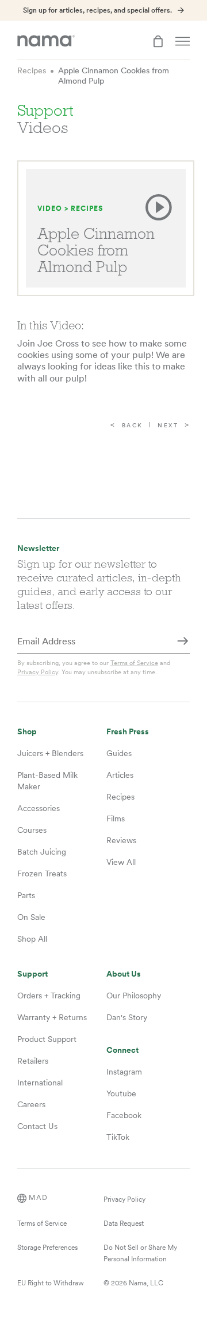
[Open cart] (158, 41)
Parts (26, 895)
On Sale (31, 917)
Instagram (124, 1071)
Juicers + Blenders (50, 753)
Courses (32, 830)
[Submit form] (183, 642)
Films (115, 818)
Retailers (32, 1060)
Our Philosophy (133, 995)
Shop (27, 731)
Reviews (121, 840)
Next (168, 425)
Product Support (46, 1039)
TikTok (117, 1137)
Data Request (123, 1223)
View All (121, 862)
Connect (122, 1050)
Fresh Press (127, 731)
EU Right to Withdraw (50, 1283)
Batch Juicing (41, 851)
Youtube (121, 1093)
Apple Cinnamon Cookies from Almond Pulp (113, 75)
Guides (119, 753)
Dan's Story (126, 1017)
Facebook (123, 1115)
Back (132, 425)
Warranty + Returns (52, 1017)
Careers (31, 1104)
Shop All (32, 938)
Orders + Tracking (48, 995)
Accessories (38, 808)
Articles (119, 775)
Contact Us (37, 1126)
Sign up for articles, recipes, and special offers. (97, 10)
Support (32, 974)
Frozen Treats (42, 873)
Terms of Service (134, 663)
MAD (38, 1198)
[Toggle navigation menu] (182, 41)
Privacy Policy (37, 672)
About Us (123, 974)
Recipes (31, 70)
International (40, 1082)
